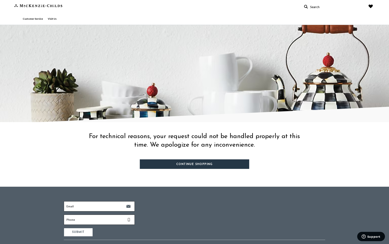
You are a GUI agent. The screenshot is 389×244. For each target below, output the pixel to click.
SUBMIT (78, 232)
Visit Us (52, 18)
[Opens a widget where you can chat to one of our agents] (371, 237)
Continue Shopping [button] (194, 164)
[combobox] (332, 6)
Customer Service (33, 18)
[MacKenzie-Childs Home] (38, 5)
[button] (371, 6)
